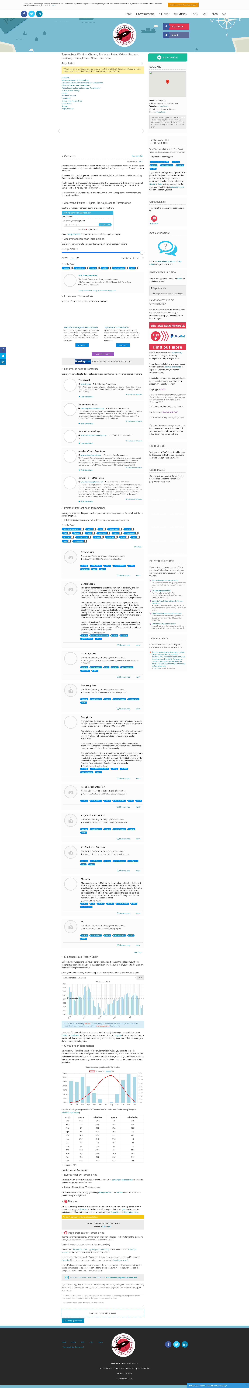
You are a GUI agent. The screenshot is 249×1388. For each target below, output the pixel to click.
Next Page (138, 547)
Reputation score (80, 1249)
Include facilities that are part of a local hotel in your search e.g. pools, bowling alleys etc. (96, 520)
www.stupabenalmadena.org (92, 408)
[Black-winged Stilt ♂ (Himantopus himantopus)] (68, 140)
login (104, 1226)
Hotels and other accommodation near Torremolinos (82, 83)
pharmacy (67, 537)
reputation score (177, 187)
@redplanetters (104, 1192)
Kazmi (141, 161)
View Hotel (82, 345)
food (65, 533)
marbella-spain (130, 533)
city (101, 529)
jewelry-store (102, 533)
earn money (177, 352)
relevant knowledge (173, 367)
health (89, 533)
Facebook (74, 1035)
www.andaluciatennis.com (91, 455)
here (53, 5)
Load (140, 978)
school (123, 537)
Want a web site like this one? (73, 1347)
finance (128, 529)
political (97, 537)
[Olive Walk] (101, 121)
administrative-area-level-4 (72, 529)
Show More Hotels (103, 354)
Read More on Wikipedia (134, 394)
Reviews (65, 106)
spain (132, 268)
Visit (137, 575)
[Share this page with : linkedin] (3, 362)
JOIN (205, 14)
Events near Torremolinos (72, 101)
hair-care (76, 533)
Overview (65, 77)
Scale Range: (126, 258)
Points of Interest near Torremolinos (76, 85)
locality (94, 268)
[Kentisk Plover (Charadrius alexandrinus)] (81, 121)
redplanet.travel (92, 229)
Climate (65, 93)
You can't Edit (137, 156)
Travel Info (66, 98)
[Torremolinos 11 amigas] (81, 140)
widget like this (74, 234)
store (65, 541)
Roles (179, 278)
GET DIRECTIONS (105, 225)
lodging (105, 268)
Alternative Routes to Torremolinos (75, 80)
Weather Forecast (69, 96)
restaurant (110, 537)
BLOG (100, 1342)
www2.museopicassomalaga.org (93, 435)
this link (120, 1192)
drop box (83, 1209)
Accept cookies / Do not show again (183, 5)
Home (128, 14)
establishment (80, 268)
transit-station (79, 541)
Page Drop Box (67, 108)
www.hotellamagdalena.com (92, 482)
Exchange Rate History (70, 90)
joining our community (99, 1249)
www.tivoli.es (86, 384)
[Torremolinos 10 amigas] (68, 121)
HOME (64, 1342)
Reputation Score (131, 1212)
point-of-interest (119, 268)
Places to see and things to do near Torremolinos (81, 88)
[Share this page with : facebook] (3, 350)
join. (110, 1226)
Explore (163, 14)
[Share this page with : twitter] (3, 356)
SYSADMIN (157, 668)
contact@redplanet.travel (122, 1180)
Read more (67, 340)
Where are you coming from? (74, 221)
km (78, 257)
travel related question (165, 261)
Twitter (65, 1035)
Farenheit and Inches (70, 1112)
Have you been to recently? (209, 1385)
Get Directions (87, 396)
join (124, 1209)
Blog (215, 14)
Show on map (124, 575)
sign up (119, 1035)
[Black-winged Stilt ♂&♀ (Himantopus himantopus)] (101, 140)
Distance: (65, 257)
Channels (179, 14)
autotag (66, 268)
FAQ (224, 14)
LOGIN (195, 14)
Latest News (66, 103)
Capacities (115, 1212)
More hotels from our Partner (111, 361)
